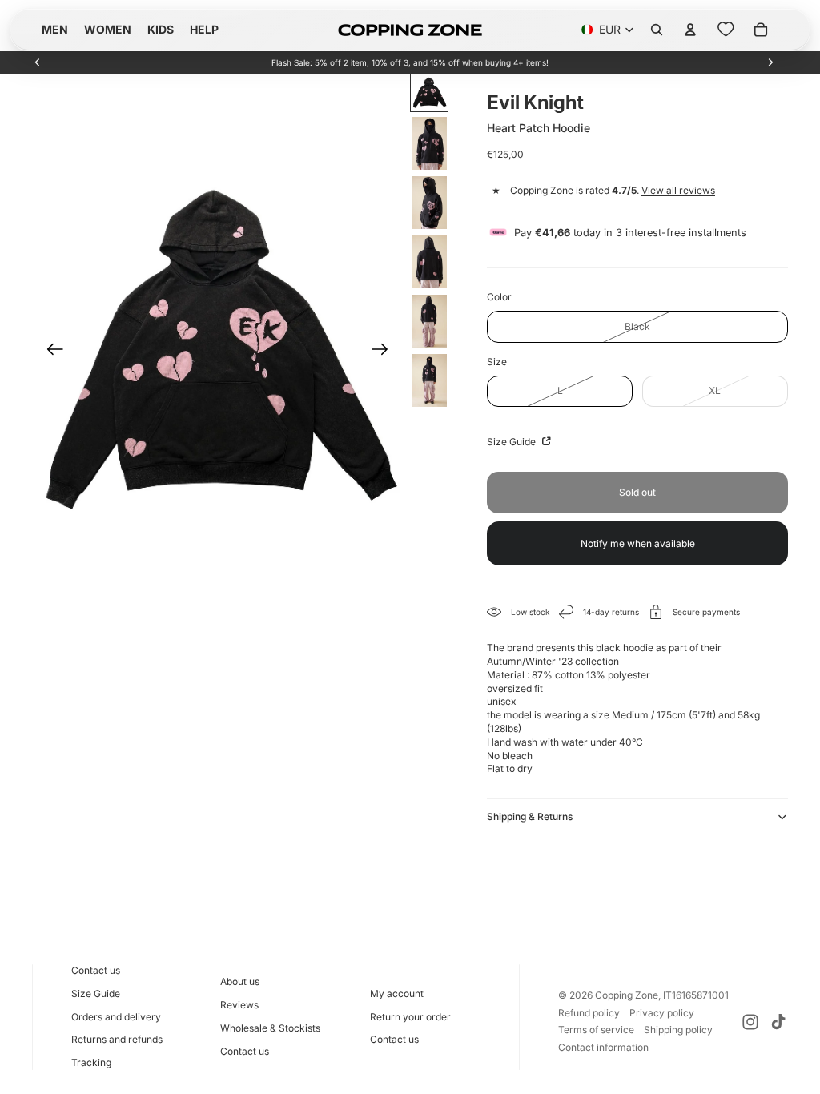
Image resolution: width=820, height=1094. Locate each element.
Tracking (91, 1062)
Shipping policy (678, 1030)
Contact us (95, 970)
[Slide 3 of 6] (429, 202)
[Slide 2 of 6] (429, 143)
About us (239, 981)
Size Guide (512, 442)
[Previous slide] (37, 62)
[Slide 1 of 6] (429, 93)
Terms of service (596, 1030)
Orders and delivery (116, 1017)
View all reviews (678, 190)
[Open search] (656, 29)
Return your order (410, 1017)
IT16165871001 (696, 995)
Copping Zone (626, 995)
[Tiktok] (778, 1022)
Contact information (603, 1047)
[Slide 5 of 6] (429, 321)
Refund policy (589, 1013)
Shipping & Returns (530, 816)
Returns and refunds (117, 1039)
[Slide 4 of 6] (429, 261)
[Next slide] (770, 62)
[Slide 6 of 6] (429, 380)
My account (397, 993)
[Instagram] (750, 1022)
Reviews (239, 1005)
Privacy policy (661, 1013)
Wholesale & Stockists (270, 1028)
